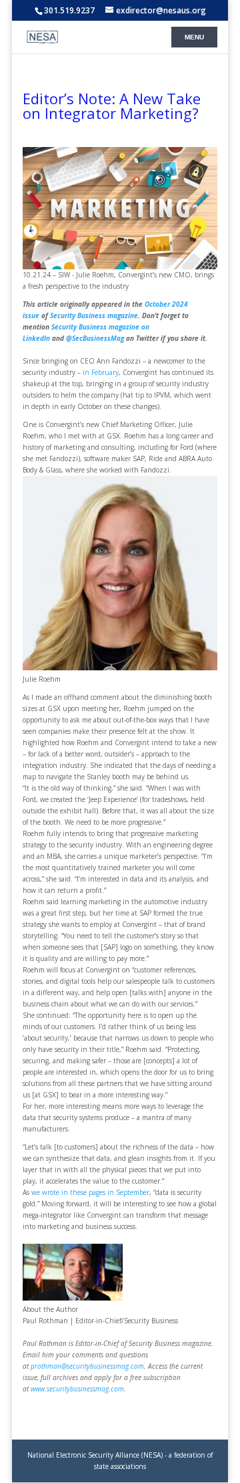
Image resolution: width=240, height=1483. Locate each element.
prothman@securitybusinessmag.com (87, 1366)
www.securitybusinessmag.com (77, 1388)
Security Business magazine (94, 315)
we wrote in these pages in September (90, 1192)
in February (101, 372)
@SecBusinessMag (95, 338)
